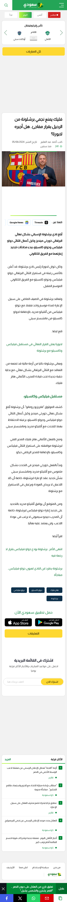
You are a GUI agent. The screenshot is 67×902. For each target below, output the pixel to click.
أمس (39, 15)
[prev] (61, 32)
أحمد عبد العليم (49, 141)
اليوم (25, 15)
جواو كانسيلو (36, 590)
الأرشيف (11, 867)
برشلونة (54, 598)
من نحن (56, 867)
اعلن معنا (23, 867)
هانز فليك (54, 590)
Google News (22, 221)
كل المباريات (33, 51)
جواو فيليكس (19, 590)
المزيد (8, 759)
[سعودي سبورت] (33, 5)
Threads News (41, 221)
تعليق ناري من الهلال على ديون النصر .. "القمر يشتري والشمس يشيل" (32, 888)
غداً (10, 15)
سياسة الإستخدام (40, 867)
